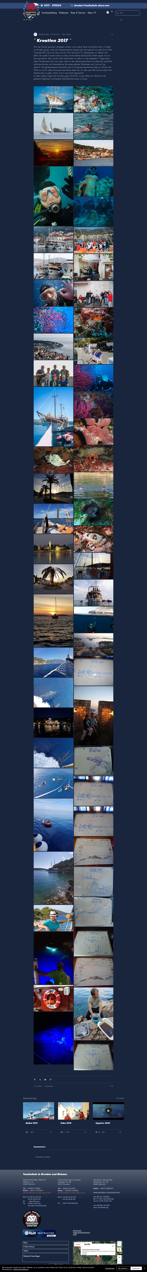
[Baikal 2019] (38, 1111)
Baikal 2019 (32, 1123)
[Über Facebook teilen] (35, 1079)
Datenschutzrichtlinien (81, 1233)
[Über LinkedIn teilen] (45, 1079)
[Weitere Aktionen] (112, 34)
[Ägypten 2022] (108, 1111)
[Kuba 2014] (73, 1111)
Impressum (77, 1231)
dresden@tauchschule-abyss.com (71, 1193)
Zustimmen (136, 1268)
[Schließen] (144, 1268)
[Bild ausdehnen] (53, 99)
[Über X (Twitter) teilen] (40, 1079)
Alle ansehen (120, 1098)
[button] (49, 12)
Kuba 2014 (66, 1123)
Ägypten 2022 (102, 1123)
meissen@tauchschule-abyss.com (37, 1193)
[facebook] (112, 11)
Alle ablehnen (122, 1268)
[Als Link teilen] (51, 1079)
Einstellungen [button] (110, 1268)
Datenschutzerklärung (21, 1269)
